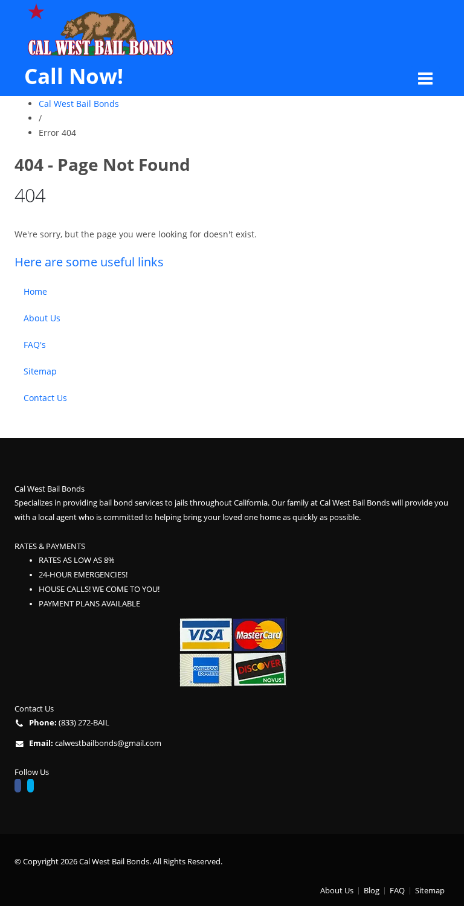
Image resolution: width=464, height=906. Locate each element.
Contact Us (45, 397)
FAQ (397, 890)
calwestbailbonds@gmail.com (108, 743)
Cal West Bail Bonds (79, 103)
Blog (371, 890)
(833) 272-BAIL (84, 723)
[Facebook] (20, 787)
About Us (42, 318)
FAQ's (35, 344)
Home (35, 291)
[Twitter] (33, 787)
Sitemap (40, 371)
